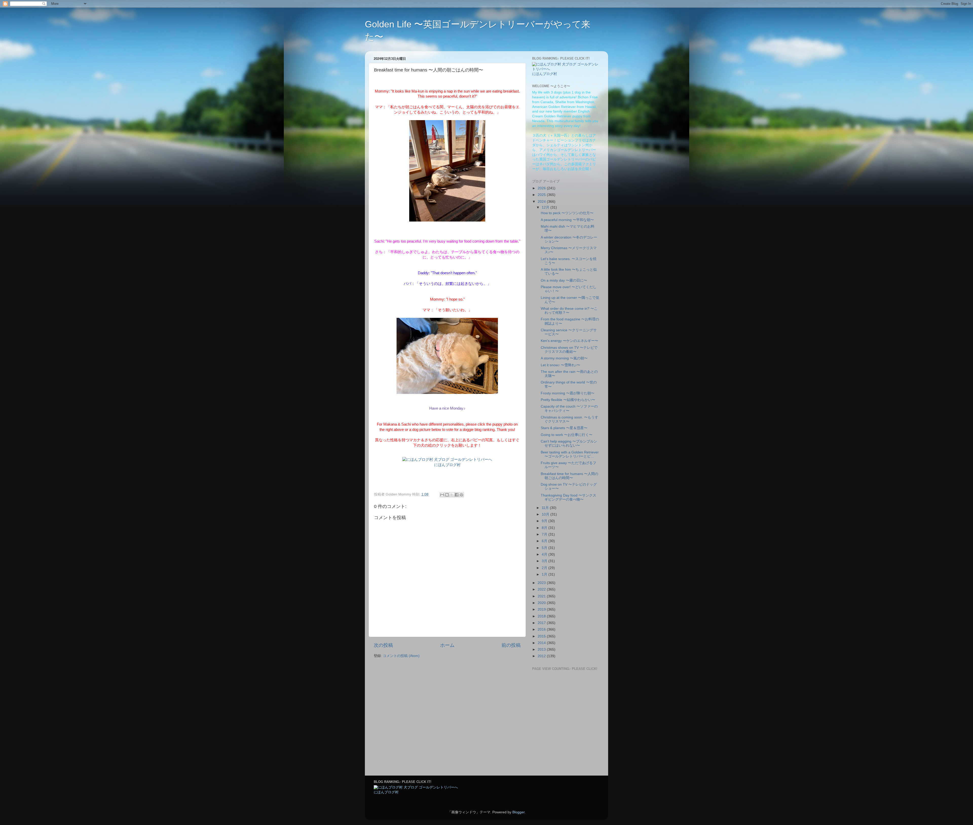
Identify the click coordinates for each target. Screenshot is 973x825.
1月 (545, 574)
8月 (545, 528)
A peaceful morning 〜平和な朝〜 (567, 220)
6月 (545, 541)
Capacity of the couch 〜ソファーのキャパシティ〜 (569, 408)
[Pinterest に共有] (461, 494)
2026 (542, 188)
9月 (545, 521)
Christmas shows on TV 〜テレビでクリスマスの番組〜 (569, 350)
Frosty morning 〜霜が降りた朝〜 (567, 393)
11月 (546, 508)
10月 (546, 514)
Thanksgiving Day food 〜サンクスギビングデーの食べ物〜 (568, 497)
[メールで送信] (442, 494)
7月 (545, 534)
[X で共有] (451, 494)
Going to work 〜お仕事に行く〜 (566, 435)
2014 (542, 643)
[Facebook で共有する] (456, 494)
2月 (545, 568)
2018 (542, 616)
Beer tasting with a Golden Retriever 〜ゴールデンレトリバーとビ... (570, 454)
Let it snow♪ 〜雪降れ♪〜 (560, 365)
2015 (542, 636)
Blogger (518, 812)
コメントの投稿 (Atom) (401, 656)
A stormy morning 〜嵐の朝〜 (564, 358)
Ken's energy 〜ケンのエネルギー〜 (569, 341)
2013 (542, 649)
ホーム (447, 645)
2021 (542, 596)
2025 (542, 195)
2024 (542, 202)
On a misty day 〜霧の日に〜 (564, 280)
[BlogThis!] (447, 494)
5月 (545, 548)
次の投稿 (383, 645)
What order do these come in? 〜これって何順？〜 (569, 311)
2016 (542, 629)
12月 (546, 207)
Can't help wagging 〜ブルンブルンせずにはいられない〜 (569, 443)
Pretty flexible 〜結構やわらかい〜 (568, 400)
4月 (545, 554)
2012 (542, 656)
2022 (542, 589)
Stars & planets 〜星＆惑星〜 (564, 428)
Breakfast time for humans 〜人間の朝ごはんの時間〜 (569, 476)
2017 (542, 623)
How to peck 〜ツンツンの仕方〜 (567, 213)
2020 (542, 603)
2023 (542, 583)
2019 (542, 609)
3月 (545, 561)
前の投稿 (511, 645)
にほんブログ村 (447, 465)
